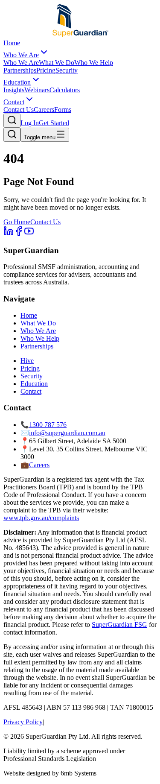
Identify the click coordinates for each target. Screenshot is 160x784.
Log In (29, 122)
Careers (44, 109)
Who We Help (93, 62)
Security (66, 70)
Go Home (16, 221)
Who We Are (21, 55)
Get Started (54, 122)
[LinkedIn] (8, 233)
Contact (13, 101)
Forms (62, 109)
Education (17, 82)
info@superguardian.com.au (67, 432)
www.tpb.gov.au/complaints (41, 517)
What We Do (56, 62)
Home (11, 43)
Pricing (45, 70)
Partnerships (19, 70)
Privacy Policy (23, 721)
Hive (27, 360)
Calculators (64, 90)
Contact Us (18, 109)
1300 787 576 (48, 424)
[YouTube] (29, 233)
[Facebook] (19, 233)
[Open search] (11, 121)
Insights (13, 90)
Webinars (36, 90)
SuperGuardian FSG (119, 624)
